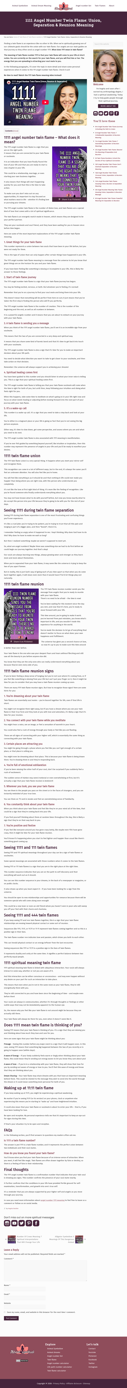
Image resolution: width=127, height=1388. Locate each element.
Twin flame (51, 1360)
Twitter (92, 1363)
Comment (9, 1259)
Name (7, 1285)
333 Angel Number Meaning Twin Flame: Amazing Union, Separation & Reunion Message (109, 192)
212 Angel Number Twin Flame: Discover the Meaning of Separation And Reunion (108, 152)
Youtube (92, 1352)
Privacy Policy (59, 1383)
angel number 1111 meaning (52, 1200)
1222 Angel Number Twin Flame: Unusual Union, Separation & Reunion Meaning (108, 175)
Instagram (93, 1367)
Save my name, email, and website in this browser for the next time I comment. (41, 1312)
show (16, 131)
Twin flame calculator (56, 1371)
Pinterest (92, 1356)
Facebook (93, 1360)
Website (7, 1303)
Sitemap (86, 1383)
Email (7, 1294)
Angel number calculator (58, 1363)
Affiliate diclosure (74, 1383)
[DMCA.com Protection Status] (22, 1360)
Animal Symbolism (55, 1348)
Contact (92, 1348)
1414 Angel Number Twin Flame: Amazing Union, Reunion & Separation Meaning (108, 183)
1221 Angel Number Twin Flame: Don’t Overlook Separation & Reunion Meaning (108, 166)
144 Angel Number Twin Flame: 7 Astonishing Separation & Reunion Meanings (107, 143)
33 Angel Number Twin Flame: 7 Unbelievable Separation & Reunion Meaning (107, 135)
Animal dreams (53, 1352)
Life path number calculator (59, 1367)
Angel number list (55, 1356)
